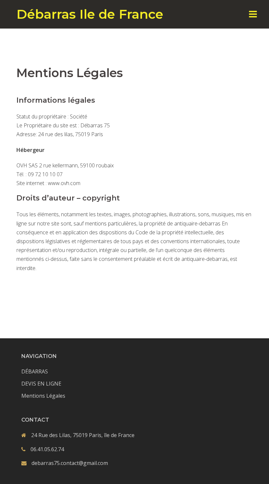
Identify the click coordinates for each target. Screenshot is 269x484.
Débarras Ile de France (89, 14)
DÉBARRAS (34, 371)
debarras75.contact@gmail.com (69, 463)
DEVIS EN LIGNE (41, 383)
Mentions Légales (43, 395)
